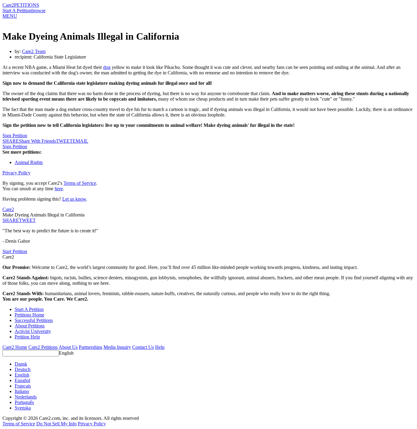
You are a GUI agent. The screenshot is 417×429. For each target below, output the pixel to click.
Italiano (22, 391)
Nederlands (26, 396)
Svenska (23, 407)
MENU (9, 16)
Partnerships (90, 347)
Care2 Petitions (43, 347)
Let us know (74, 199)
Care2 (8, 5)
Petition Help (27, 336)
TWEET (64, 141)
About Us (68, 347)
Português (24, 402)
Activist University (33, 331)
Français (23, 385)
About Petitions (30, 325)
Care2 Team (33, 51)
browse (38, 10)
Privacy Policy (16, 172)
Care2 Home (14, 347)
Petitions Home (29, 314)
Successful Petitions (34, 320)
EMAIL (80, 141)
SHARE (10, 220)
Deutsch (23, 369)
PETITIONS (26, 5)
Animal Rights (29, 162)
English (66, 353)
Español (22, 380)
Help (160, 347)
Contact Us (143, 347)
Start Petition (14, 251)
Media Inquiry (117, 347)
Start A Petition (16, 10)
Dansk (21, 363)
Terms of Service (79, 183)
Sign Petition (14, 135)
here (59, 188)
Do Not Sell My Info (56, 423)
